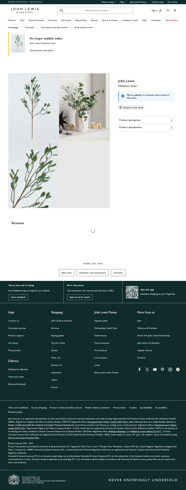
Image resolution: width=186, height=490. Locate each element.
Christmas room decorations (54, 27)
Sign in (155, 10)
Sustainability (146, 407)
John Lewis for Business (148, 343)
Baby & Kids (81, 20)
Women (12, 20)
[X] (147, 370)
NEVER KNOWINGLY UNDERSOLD (25, 2)
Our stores (172, 2)
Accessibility (161, 407)
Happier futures (144, 350)
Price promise (14, 350)
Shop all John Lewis (84, 27)
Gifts (144, 20)
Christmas (156, 20)
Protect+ (141, 357)
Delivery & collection (18, 369)
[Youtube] (155, 370)
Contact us (13, 320)
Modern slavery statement (97, 407)
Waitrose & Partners (147, 328)
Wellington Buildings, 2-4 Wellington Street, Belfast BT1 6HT (135, 431)
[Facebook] (139, 370)
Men (22, 20)
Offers (54, 379)
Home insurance (101, 343)
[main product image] (20, 43)
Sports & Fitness (110, 20)
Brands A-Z (56, 365)
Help (122, 2)
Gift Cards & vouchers (61, 320)
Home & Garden (36, 20)
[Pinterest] (162, 370)
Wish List (55, 357)
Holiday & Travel (130, 20)
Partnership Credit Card (105, 328)
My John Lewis (158, 2)
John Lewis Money (137, 2)
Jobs (139, 320)
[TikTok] (178, 370)
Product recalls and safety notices (66, 407)
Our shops (13, 343)
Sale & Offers (171, 20)
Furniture (52, 20)
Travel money (100, 335)
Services (55, 328)
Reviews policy (15, 412)
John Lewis (66, 272)
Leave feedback (18, 297)
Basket (54, 350)
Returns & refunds (17, 384)
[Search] (61, 10)
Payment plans (101, 320)
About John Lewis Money (106, 372)
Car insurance (100, 357)
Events (54, 387)
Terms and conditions (18, 407)
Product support (16, 335)
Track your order (16, 376)
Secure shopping (39, 407)
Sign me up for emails (80, 297)
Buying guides (57, 335)
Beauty (94, 20)
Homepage (13, 27)
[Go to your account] (160, 10)
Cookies (133, 407)
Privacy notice (119, 407)
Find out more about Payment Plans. (24, 438)
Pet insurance (100, 350)
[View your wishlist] (167, 10)
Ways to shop (107, 2)
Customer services (17, 328)
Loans (97, 365)
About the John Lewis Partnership (153, 335)
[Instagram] (170, 370)
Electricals (66, 20)
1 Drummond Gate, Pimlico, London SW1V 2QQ (107, 422)
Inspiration (56, 372)
